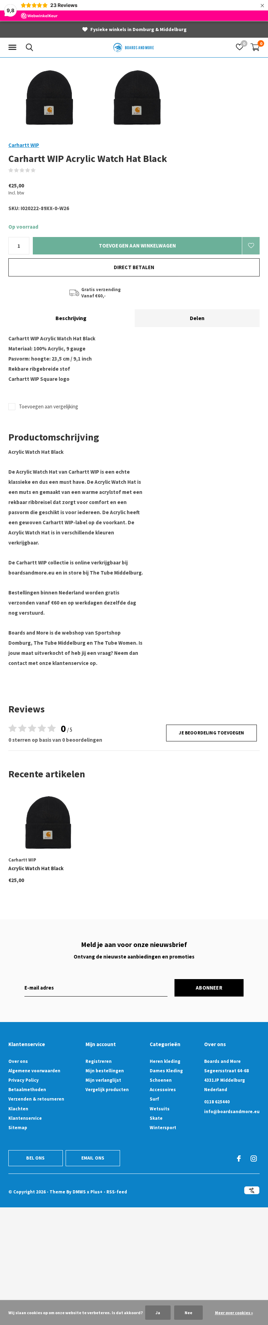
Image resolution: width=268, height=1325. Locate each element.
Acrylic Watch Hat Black (36, 868)
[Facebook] (239, 1158)
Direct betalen (134, 267)
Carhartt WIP (23, 145)
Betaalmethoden (27, 1090)
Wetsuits (160, 1109)
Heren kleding (165, 1061)
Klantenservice (25, 1118)
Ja (158, 1312)
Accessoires (163, 1090)
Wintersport (163, 1128)
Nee (188, 1312)
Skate (156, 1118)
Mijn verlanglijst (103, 1080)
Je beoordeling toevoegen (211, 733)
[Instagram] (254, 1158)
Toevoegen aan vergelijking (48, 406)
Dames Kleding (166, 1071)
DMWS (79, 1192)
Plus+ (96, 1192)
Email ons (93, 1158)
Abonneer (209, 987)
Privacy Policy (23, 1080)
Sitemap (17, 1128)
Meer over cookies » (234, 1312)
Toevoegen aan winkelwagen (137, 245)
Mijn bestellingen (104, 1071)
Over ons (18, 1061)
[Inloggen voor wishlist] (251, 245)
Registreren (98, 1061)
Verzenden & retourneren (36, 1099)
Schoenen (161, 1080)
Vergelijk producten (107, 1090)
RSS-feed (116, 1192)
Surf (154, 1099)
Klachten (18, 1109)
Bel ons (35, 1158)
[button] (13, 47)
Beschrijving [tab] (71, 317)
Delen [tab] (197, 317)
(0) (40, 170)
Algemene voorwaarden (34, 1071)
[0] (255, 47)
